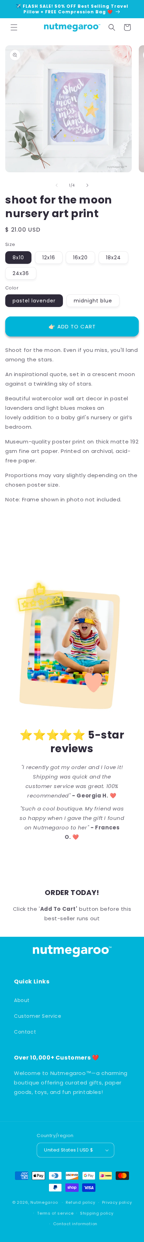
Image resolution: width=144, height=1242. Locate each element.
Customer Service (38, 1016)
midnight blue (93, 300)
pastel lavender (34, 300)
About (22, 1000)
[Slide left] (56, 185)
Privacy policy (117, 1202)
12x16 (48, 257)
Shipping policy (97, 1213)
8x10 (18, 257)
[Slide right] (87, 185)
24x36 (21, 273)
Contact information (75, 1224)
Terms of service (55, 1213)
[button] (14, 27)
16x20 (80, 257)
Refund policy (80, 1202)
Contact (25, 1031)
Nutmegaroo (44, 1202)
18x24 (113, 257)
